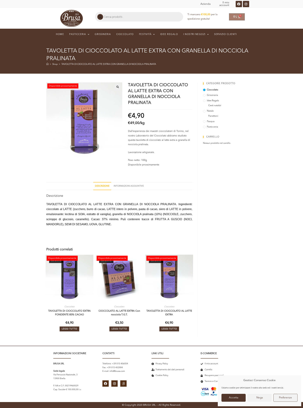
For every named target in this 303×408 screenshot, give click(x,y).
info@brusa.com (117, 371)
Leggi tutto (69, 329)
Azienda (205, 4)
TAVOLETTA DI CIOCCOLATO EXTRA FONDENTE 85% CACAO (69, 313)
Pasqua (210, 121)
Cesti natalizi (214, 105)
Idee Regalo (213, 101)
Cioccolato (125, 34)
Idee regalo (169, 34)
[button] (117, 87)
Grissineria (103, 34)
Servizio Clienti (225, 34)
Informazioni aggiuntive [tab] (129, 186)
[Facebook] (239, 4)
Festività (145, 34)
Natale (210, 111)
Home (60, 34)
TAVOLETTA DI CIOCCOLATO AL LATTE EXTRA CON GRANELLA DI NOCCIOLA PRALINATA (108, 64)
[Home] (47, 64)
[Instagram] (246, 4)
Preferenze (285, 397)
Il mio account (224, 4)
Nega (259, 397)
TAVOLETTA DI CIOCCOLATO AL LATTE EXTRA (169, 313)
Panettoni (213, 116)
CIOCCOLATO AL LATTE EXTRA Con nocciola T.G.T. (119, 313)
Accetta (233, 397)
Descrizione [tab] (102, 186)
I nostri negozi (194, 34)
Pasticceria (77, 34)
